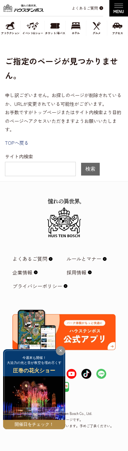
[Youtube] (71, 373)
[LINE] (101, 373)
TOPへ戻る (17, 142)
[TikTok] (86, 373)
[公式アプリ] (64, 314)
